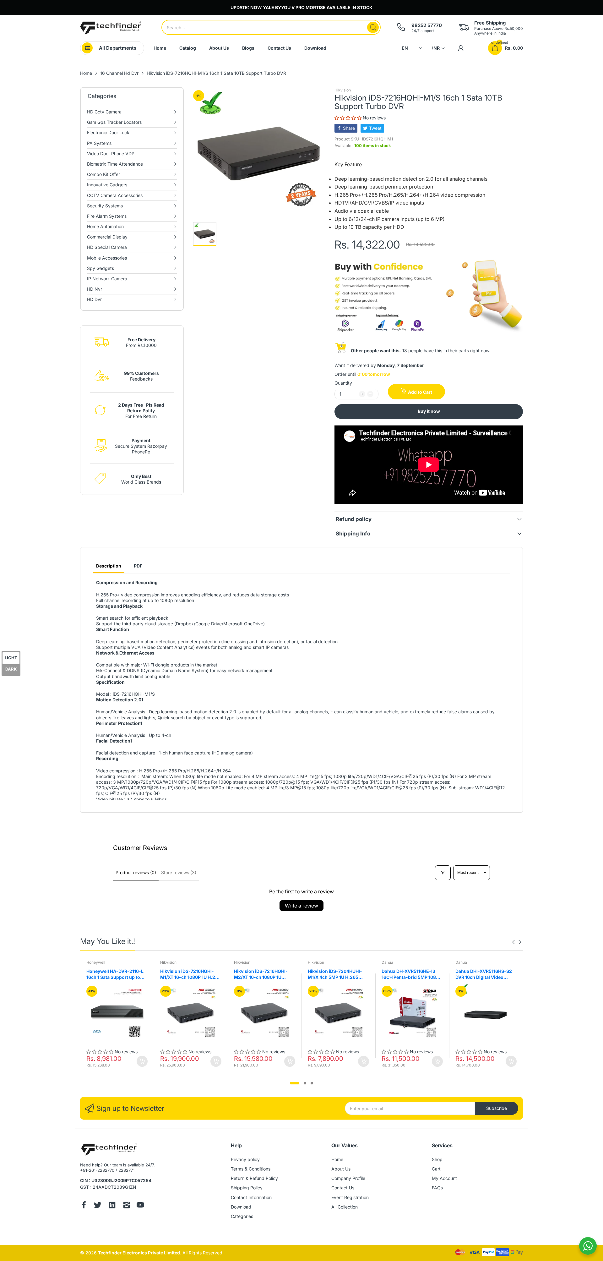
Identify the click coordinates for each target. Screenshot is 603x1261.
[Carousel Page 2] (305, 1083)
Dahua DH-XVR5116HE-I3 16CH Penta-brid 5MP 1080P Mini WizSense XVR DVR (412, 974)
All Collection (344, 1206)
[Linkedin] (112, 1206)
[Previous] (520, 942)
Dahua (387, 962)
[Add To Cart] (142, 1061)
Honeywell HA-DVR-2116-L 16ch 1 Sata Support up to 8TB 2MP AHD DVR (115, 974)
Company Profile (348, 1178)
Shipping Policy (247, 1187)
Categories (242, 1216)
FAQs (437, 1187)
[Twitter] (97, 1205)
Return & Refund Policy (254, 1178)
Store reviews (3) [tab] (178, 872)
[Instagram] (126, 1205)
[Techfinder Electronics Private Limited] (110, 28)
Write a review (301, 905)
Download (241, 1206)
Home (337, 1159)
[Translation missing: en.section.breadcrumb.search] (373, 27)
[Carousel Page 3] (312, 1083)
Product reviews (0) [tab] (136, 872)
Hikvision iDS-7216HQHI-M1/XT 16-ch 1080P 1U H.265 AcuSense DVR (190, 974)
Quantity (343, 383)
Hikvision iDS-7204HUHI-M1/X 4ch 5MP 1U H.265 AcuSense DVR (335, 974)
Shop (437, 1159)
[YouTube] (140, 1205)
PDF (138, 565)
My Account (444, 1178)
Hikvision (342, 90)
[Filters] (443, 872)
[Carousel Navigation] (516, 942)
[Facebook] (84, 1205)
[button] (348, 117)
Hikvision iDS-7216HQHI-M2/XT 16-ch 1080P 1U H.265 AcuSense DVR (261, 974)
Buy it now (429, 411)
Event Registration (350, 1197)
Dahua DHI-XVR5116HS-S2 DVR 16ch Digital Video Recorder (483, 974)
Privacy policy (245, 1159)
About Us (340, 1168)
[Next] (513, 942)
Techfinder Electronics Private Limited (139, 1252)
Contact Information (251, 1197)
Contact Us (342, 1187)
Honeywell (95, 962)
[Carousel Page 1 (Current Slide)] (294, 1083)
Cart (436, 1168)
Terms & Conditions (250, 1168)
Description (108, 565)
